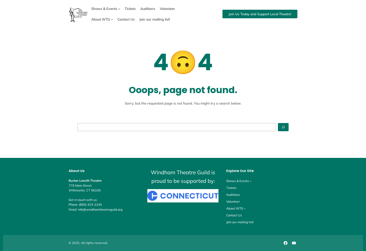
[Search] (283, 127)
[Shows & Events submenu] (119, 9)
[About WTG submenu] (112, 19)
